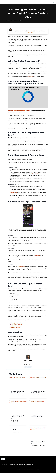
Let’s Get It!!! (13, 429)
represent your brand (34, 268)
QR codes (30, 76)
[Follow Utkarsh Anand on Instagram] (27, 367)
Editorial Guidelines (28, 464)
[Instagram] (2, 459)
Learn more (30, 32)
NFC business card (21, 266)
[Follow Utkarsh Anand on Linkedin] (31, 367)
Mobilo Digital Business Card (16, 323)
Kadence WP (37, 469)
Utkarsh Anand (10, 20)
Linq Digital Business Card (15, 326)
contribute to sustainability (33, 173)
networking (37, 255)
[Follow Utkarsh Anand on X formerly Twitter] (25, 367)
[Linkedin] (4, 459)
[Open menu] (54, 2)
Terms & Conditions (13, 464)
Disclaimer (21, 464)
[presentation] (18, 383)
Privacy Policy (5, 464)
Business (28, 6)
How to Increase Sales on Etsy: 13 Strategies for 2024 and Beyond (17, 416)
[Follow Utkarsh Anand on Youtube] (29, 367)
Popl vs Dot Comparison (15, 327)
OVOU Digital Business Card (16, 324)
